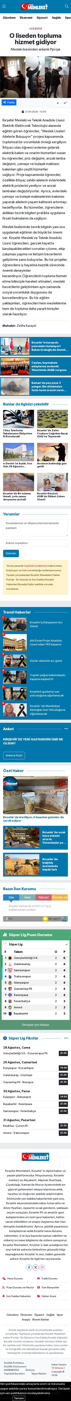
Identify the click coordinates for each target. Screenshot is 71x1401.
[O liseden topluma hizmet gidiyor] (35, 77)
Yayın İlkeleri (38, 1374)
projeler (60, 260)
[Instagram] (42, 1268)
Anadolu (48, 120)
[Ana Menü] (4, 6)
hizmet (61, 276)
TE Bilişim (57, 1368)
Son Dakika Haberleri (18, 1296)
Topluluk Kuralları (14, 1374)
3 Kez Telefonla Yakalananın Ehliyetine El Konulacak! (17, 433)
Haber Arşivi (49, 1296)
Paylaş (11, 102)
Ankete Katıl (14, 755)
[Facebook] (29, 1268)
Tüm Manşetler (50, 1287)
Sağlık (56, 17)
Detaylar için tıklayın (35, 1024)
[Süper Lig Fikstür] (66, 1038)
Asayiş (26, 1319)
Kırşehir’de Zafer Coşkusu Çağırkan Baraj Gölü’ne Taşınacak (52, 433)
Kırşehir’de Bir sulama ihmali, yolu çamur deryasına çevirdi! (17, 496)
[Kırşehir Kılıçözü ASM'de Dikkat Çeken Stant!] (52, 482)
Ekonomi (26, 17)
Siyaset (42, 17)
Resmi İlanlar (40, 1319)
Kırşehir (8, 120)
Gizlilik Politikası (14, 1363)
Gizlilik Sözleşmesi (15, 1367)
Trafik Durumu (49, 1278)
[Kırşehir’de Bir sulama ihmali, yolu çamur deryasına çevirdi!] (18, 482)
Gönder (11, 553)
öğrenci (27, 147)
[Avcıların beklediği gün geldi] (52, 451)
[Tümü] (66, 729)
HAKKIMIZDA (11, 1370)
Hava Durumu (15, 1278)
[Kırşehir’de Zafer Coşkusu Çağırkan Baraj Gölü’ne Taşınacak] (52, 419)
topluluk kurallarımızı (36, 565)
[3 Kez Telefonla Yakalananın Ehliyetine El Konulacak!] (18, 419)
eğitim (7, 131)
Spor (60, 1314)
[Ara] (67, 6)
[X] (36, 1268)
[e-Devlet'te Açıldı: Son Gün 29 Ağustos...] (18, 451)
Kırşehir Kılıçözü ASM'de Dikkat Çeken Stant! (51, 496)
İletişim (30, 1370)
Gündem (9, 17)
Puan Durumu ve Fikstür (20, 1287)
